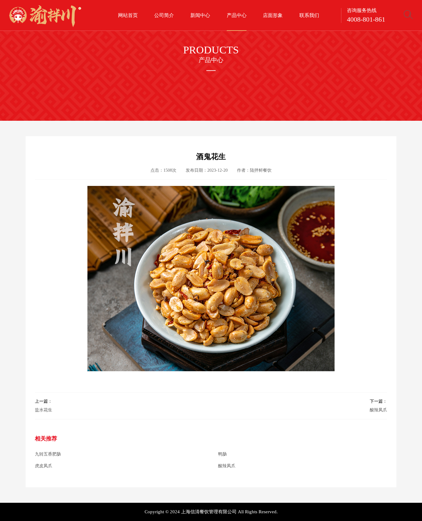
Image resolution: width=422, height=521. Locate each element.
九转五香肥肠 (48, 454)
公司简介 (164, 15)
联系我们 (309, 15)
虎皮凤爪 (43, 466)
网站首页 (128, 15)
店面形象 (273, 15)
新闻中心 (200, 15)
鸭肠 (222, 454)
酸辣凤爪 (378, 405)
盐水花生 (43, 405)
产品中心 (237, 15)
